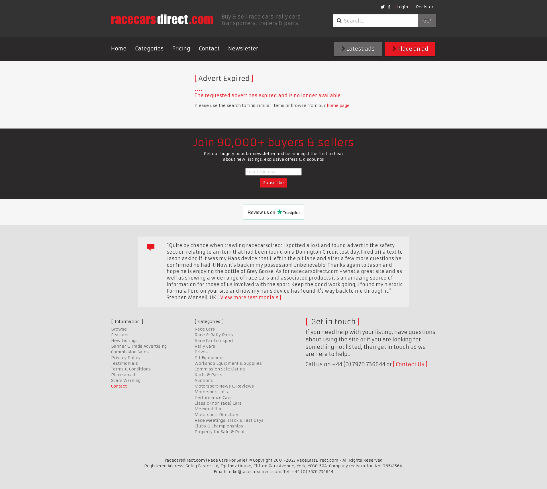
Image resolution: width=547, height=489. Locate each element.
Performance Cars (213, 397)
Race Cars (205, 329)
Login (402, 6)
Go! (427, 21)
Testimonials (124, 363)
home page (338, 105)
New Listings (124, 340)
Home (118, 48)
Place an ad (412, 49)
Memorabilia (208, 408)
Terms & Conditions (131, 369)
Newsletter (243, 48)
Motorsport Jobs (211, 391)
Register (424, 6)
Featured (120, 334)
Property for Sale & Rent (220, 431)
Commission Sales (130, 351)
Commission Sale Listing (220, 369)
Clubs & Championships (219, 426)
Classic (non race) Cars (218, 403)
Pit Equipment (209, 357)
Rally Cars (205, 346)
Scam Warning (125, 380)
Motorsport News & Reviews (224, 386)
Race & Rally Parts (214, 334)
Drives (201, 351)
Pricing (181, 48)
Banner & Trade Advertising (139, 346)
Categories (149, 48)
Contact (209, 48)
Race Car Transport (214, 340)
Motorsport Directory (216, 414)
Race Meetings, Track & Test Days (229, 420)
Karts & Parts (208, 374)
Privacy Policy (125, 357)
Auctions (204, 380)
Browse (119, 329)
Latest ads (360, 49)
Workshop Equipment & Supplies (228, 363)
